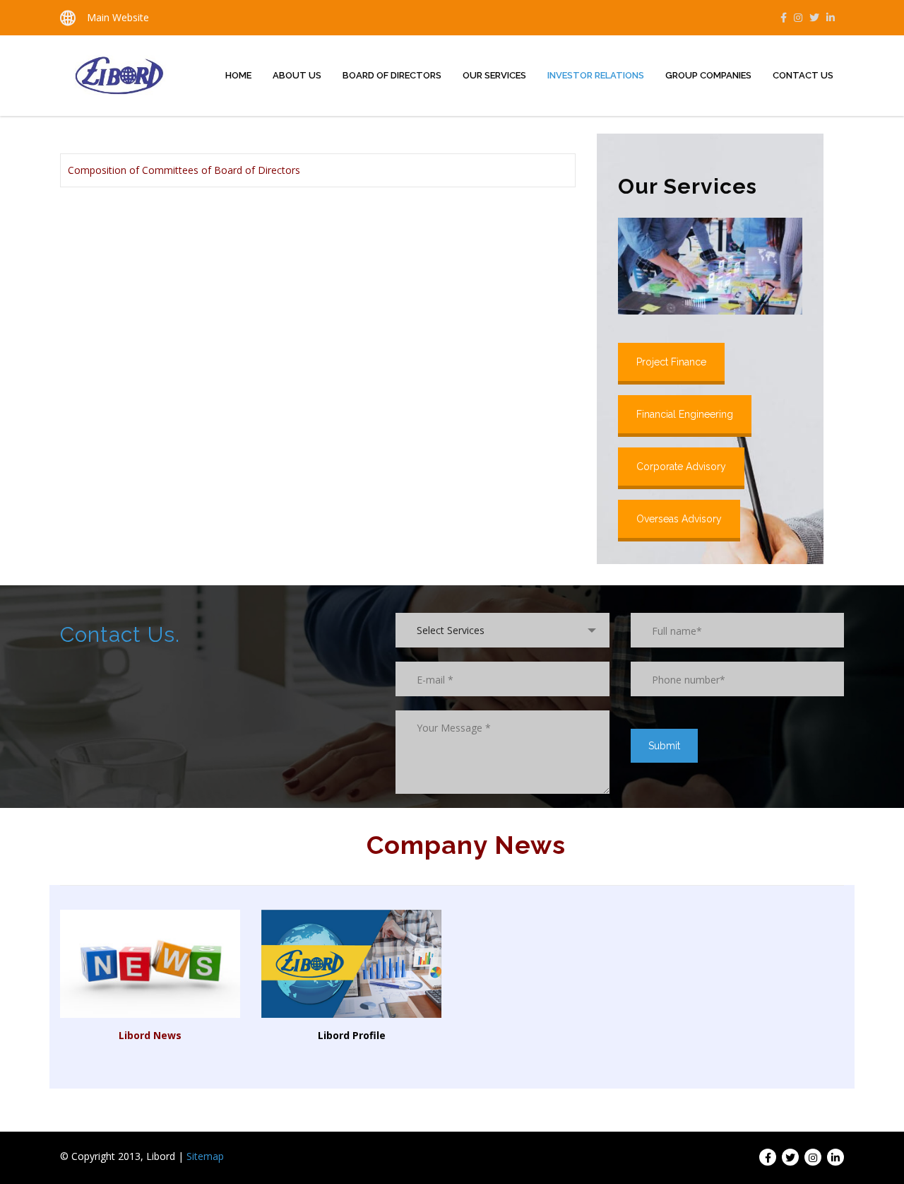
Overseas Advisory (679, 518)
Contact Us (803, 75)
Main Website (118, 17)
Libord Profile (352, 1035)
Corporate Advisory (681, 466)
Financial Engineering (684, 414)
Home (238, 75)
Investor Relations (595, 75)
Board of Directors (392, 75)
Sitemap (205, 1156)
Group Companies (708, 75)
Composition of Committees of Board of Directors (184, 170)
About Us (297, 75)
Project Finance (671, 362)
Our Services (494, 75)
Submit (664, 745)
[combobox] (502, 630)
